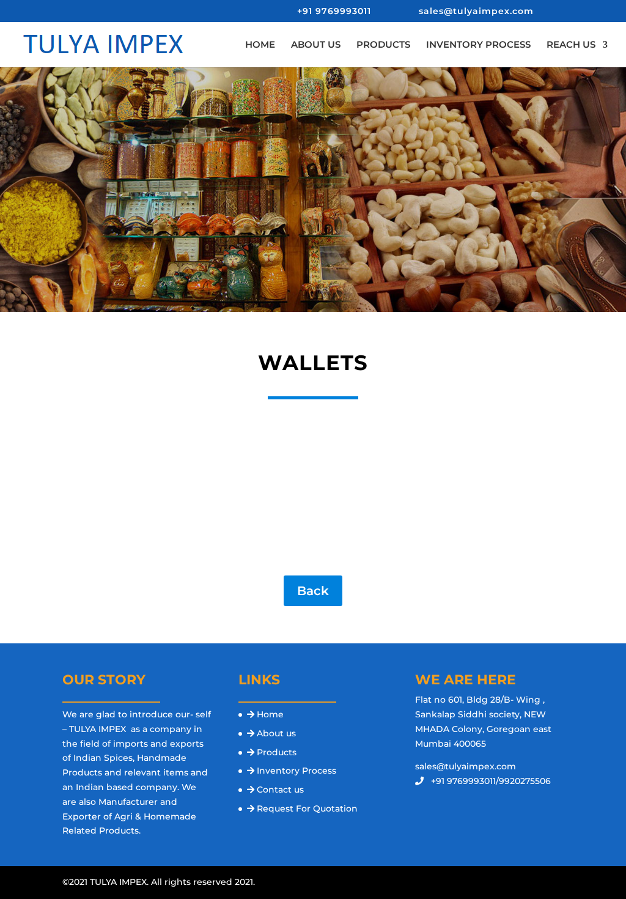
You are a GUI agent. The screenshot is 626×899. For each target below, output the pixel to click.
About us (276, 733)
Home (270, 714)
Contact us (280, 789)
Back (313, 590)
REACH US (571, 45)
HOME (260, 45)
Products (276, 752)
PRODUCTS (383, 45)
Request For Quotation (307, 808)
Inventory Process (296, 770)
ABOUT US (316, 45)
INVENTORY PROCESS (478, 45)
